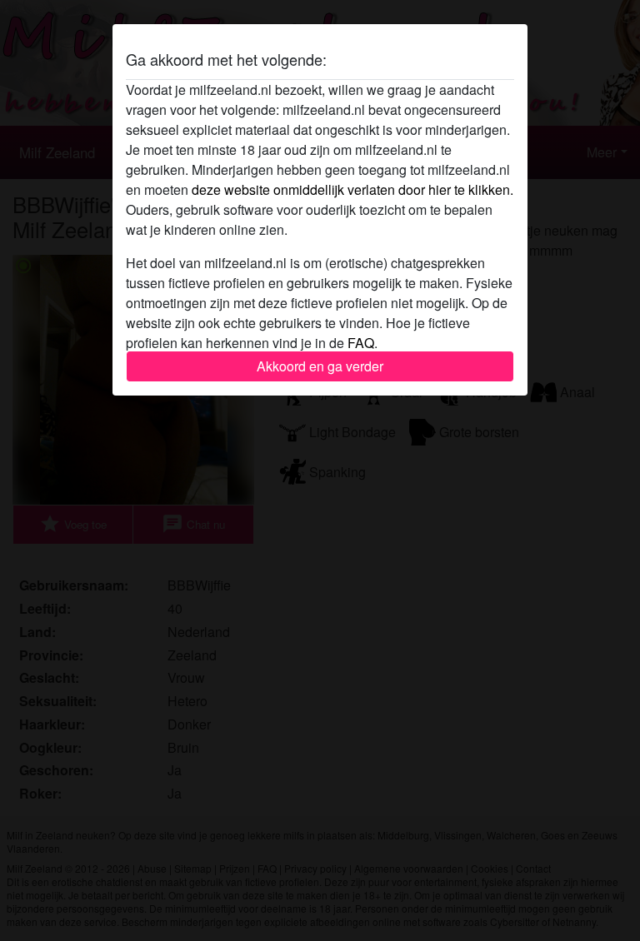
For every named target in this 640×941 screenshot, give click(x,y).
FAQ (361, 342)
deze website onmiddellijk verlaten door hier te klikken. (352, 189)
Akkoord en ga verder (320, 366)
